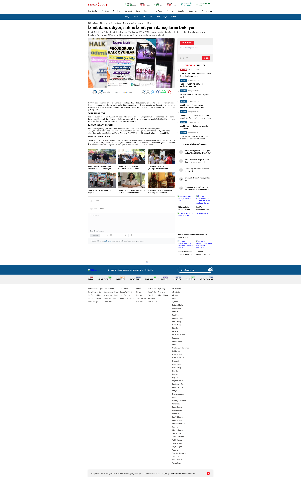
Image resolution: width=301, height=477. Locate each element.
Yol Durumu (190, 278)
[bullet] (120, 235)
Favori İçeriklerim (178, 335)
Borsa (90, 278)
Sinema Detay (177, 430)
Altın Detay (176, 288)
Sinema (175, 427)
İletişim (175, 374)
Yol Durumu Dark (94, 298)
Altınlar (138, 288)
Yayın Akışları (177, 443)
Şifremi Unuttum (164, 295)
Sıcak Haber (152, 302)
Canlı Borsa (124, 288)
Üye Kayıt (161, 292)
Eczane (175, 331)
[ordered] (116, 235)
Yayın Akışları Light (111, 292)
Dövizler (139, 292)
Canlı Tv (175, 312)
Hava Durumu (135, 278)
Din (151, 17)
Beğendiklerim (177, 305)
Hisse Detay (176, 364)
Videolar (170, 11)
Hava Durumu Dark (95, 292)
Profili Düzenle (177, 417)
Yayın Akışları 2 (178, 446)
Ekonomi (128, 11)
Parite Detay (177, 407)
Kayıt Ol (175, 377)
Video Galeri (152, 292)
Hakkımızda (176, 351)
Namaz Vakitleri (104, 278)
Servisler (105, 11)
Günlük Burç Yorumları (180, 348)
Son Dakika (92, 11)
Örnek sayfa (176, 404)
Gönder (95, 235)
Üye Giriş (161, 288)
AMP (174, 298)
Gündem (116, 11)
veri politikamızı (177, 473)
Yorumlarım (176, 463)
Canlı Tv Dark (109, 288)
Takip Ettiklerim (178, 437)
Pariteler (177, 278)
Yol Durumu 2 (177, 460)
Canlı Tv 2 (175, 315)
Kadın (146, 11)
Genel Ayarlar (177, 341)
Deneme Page (177, 318)
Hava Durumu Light (95, 288)
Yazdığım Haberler (179, 453)
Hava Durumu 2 (178, 358)
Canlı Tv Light (93, 302)
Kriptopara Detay (178, 384)
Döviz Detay (176, 321)
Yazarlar (181, 11)
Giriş (174, 344)
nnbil (174, 397)
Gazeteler (193, 11)
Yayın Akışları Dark (111, 295)
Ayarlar (175, 302)
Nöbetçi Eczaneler (111, 298)
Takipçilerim (177, 440)
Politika (173, 17)
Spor (138, 11)
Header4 (175, 361)
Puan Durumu (150, 278)
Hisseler (164, 278)
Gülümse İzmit (93, 23)
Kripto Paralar (206, 278)
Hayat (165, 17)
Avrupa (136, 17)
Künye (174, 391)
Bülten (144, 17)
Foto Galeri (157, 11)
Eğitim (158, 17)
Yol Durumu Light (94, 295)
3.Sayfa (127, 17)
